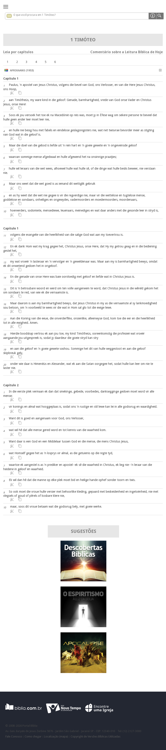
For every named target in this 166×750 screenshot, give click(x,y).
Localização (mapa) (56, 736)
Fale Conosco (13, 736)
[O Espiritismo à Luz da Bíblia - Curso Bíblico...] (83, 626)
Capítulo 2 (11, 385)
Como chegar (33, 736)
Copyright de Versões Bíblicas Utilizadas (95, 736)
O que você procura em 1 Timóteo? (34, 14)
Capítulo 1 (11, 78)
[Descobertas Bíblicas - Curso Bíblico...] (83, 580)
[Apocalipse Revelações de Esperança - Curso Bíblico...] (83, 672)
